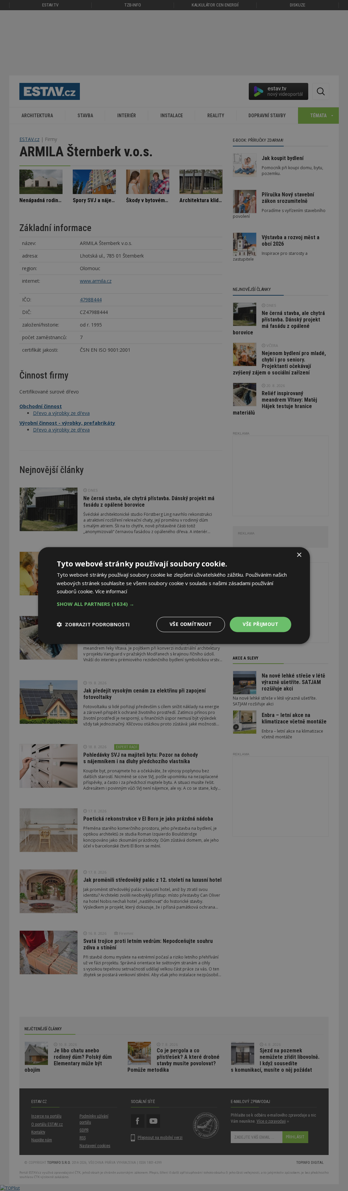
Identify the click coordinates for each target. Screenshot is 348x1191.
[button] (174, 604)
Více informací (111, 591)
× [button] (298, 555)
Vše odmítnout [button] (191, 624)
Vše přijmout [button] (260, 624)
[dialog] (174, 595)
